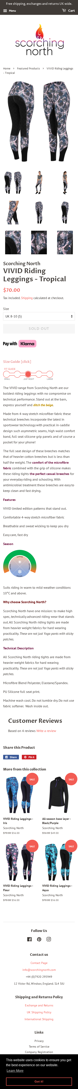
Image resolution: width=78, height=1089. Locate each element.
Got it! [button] (39, 1081)
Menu (12, 11)
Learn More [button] (15, 1070)
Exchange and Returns (39, 1005)
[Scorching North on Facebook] (29, 940)
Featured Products (28, 68)
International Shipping (39, 1019)
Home (6, 68)
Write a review (46, 731)
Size (6, 309)
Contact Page (39, 963)
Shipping (27, 298)
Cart (71, 11)
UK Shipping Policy (39, 1012)
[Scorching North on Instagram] (48, 940)
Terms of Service (39, 1046)
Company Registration (39, 1052)
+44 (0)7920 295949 (39, 977)
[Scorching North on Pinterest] (39, 940)
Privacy (39, 1041)
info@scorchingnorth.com (39, 970)
